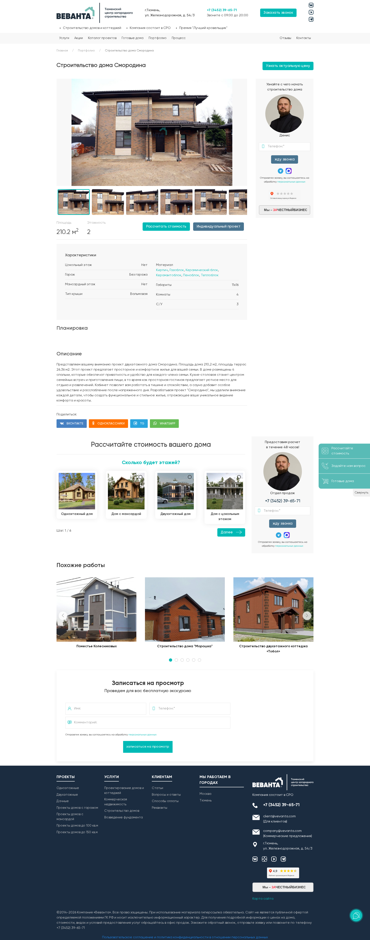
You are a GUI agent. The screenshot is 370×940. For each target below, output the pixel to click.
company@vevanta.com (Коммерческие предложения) (287, 833)
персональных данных (291, 182)
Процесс (179, 38)
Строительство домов (121, 810)
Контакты (303, 38)
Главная (62, 50)
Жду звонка (285, 159)
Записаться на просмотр (147, 746)
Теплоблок (210, 275)
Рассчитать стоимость (166, 226)
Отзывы (285, 38)
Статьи (157, 788)
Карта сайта (262, 899)
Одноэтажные (68, 788)
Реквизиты (159, 807)
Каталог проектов (102, 38)
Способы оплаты (165, 801)
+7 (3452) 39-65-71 (222, 10)
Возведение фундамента (123, 817)
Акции (78, 38)
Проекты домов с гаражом (77, 807)
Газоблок (177, 270)
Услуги (64, 38)
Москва (205, 793)
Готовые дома (132, 38)
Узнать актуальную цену (288, 66)
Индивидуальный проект (218, 226)
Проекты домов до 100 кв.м (77, 825)
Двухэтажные (67, 794)
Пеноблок (191, 275)
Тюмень (206, 800)
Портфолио (158, 38)
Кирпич (162, 270)
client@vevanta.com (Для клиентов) (279, 819)
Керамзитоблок (168, 275)
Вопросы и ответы (166, 794)
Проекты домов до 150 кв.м (77, 832)
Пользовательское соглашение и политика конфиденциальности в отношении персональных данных (185, 937)
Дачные (63, 801)
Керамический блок (202, 270)
